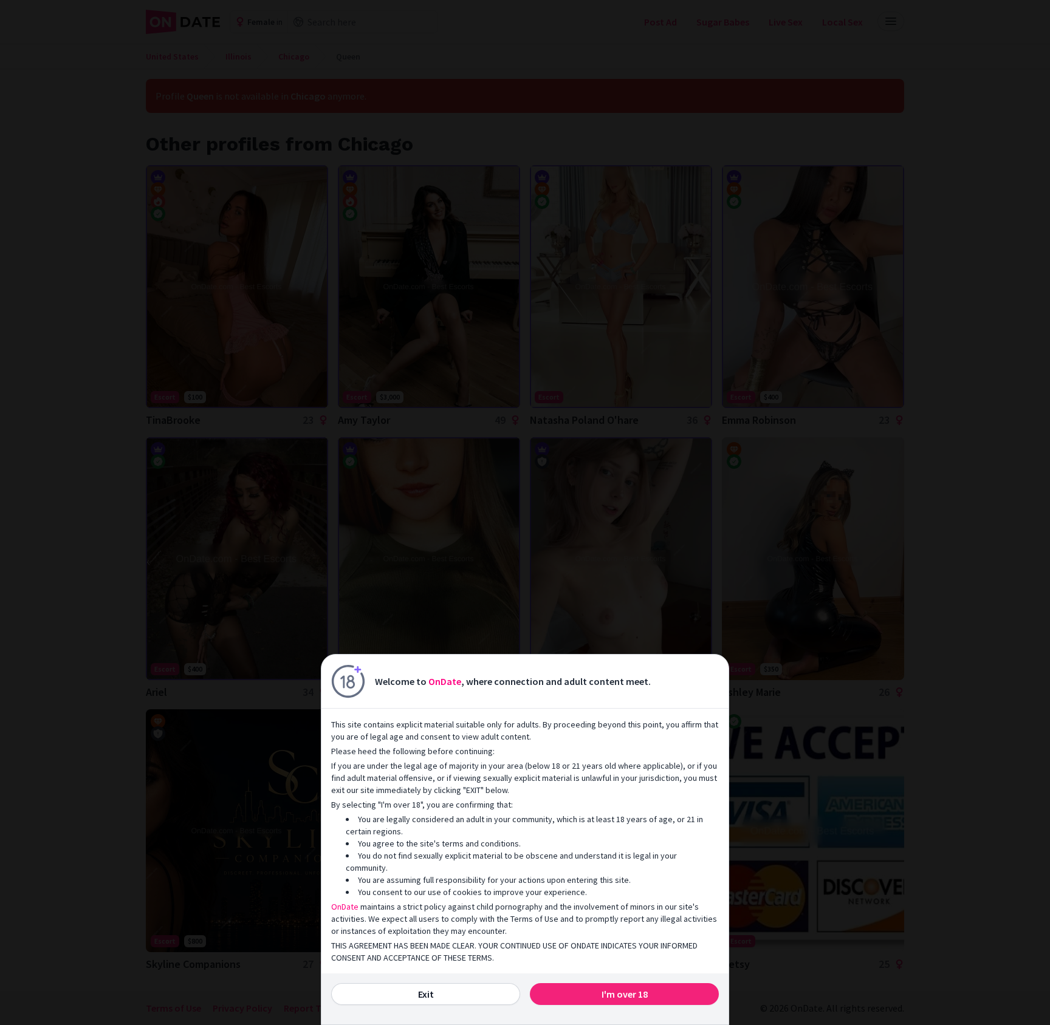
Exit (426, 994)
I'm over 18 (625, 994)
